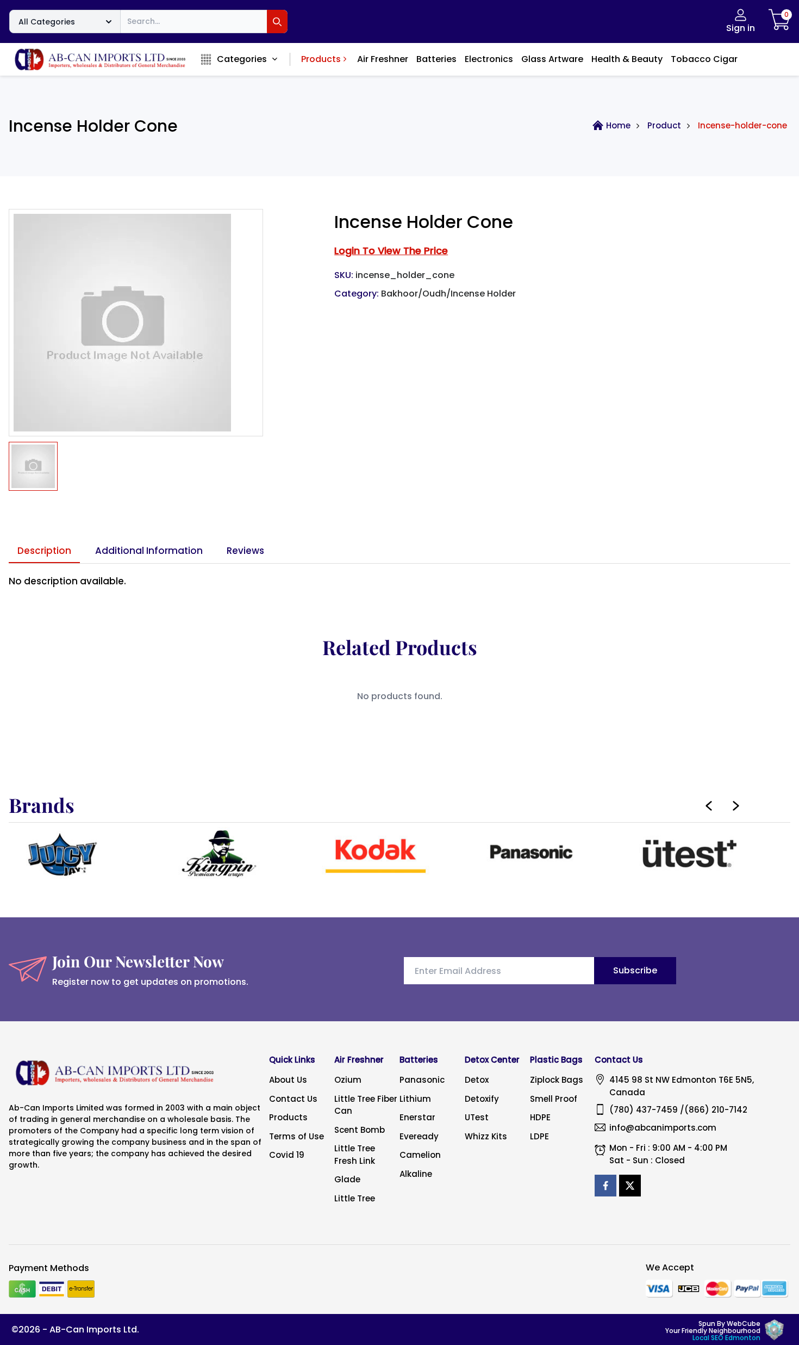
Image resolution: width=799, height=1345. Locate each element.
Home (618, 125)
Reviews (245, 550)
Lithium (415, 1099)
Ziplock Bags (556, 1079)
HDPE (540, 1117)
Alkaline (416, 1174)
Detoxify (482, 1099)
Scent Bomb (359, 1130)
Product (664, 125)
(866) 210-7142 (715, 1109)
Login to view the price (391, 250)
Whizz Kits (486, 1136)
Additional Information (149, 550)
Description (44, 550)
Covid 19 (286, 1155)
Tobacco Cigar (704, 59)
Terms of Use (296, 1136)
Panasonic (422, 1079)
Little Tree (354, 1198)
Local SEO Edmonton (726, 1337)
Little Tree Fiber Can (365, 1105)
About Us (288, 1079)
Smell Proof (553, 1099)
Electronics (489, 59)
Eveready (419, 1136)
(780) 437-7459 (643, 1109)
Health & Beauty (627, 59)
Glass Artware (552, 59)
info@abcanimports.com (662, 1127)
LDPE (539, 1136)
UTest (477, 1117)
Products (321, 59)
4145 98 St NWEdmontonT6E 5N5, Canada (681, 1086)
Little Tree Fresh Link (354, 1155)
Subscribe (635, 970)
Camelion (420, 1155)
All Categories (46, 21)
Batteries (436, 59)
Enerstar (417, 1117)
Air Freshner (382, 59)
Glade (347, 1179)
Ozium (347, 1079)
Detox (477, 1079)
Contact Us (293, 1099)
